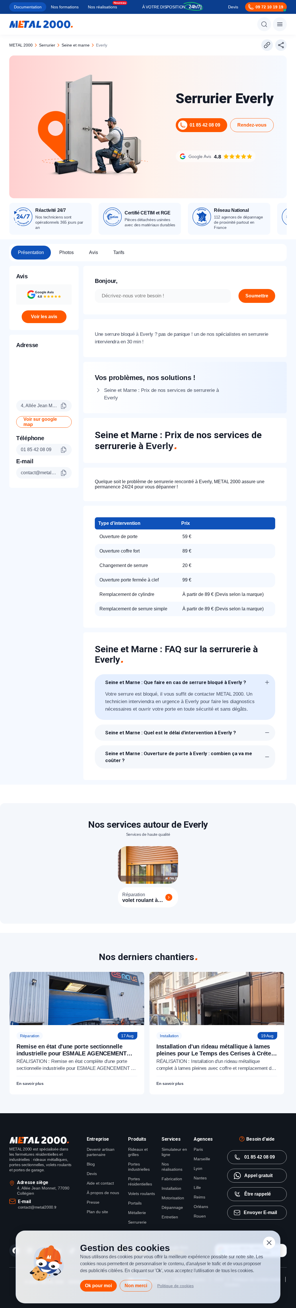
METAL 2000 (21, 45)
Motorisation (173, 1198)
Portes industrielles (139, 1167)
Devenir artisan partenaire (100, 1152)
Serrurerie (137, 1222)
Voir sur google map (40, 422)
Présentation (31, 252)
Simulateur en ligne (174, 1152)
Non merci (136, 1285)
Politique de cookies (175, 1285)
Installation (171, 1188)
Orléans (201, 1206)
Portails (135, 1203)
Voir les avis (44, 316)
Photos (66, 252)
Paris (198, 1149)
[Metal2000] (41, 24)
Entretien (170, 1217)
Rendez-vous (252, 125)
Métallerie (137, 1212)
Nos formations (65, 7)
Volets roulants (141, 1193)
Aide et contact (100, 1183)
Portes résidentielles (140, 1181)
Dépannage (172, 1207)
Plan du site (97, 1211)
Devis (233, 7)
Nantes (200, 1178)
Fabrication (172, 1179)
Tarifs (118, 252)
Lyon (198, 1168)
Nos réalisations (102, 7)
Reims (199, 1197)
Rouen (200, 1216)
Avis (93, 252)
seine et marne (76, 45)
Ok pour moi (98, 1285)
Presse (93, 1202)
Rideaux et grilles (138, 1152)
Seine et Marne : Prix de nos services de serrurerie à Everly (161, 394)
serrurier (47, 45)
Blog (91, 1164)
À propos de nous (103, 1192)
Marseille (202, 1159)
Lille (197, 1187)
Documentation (28, 7)
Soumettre (256, 295)
